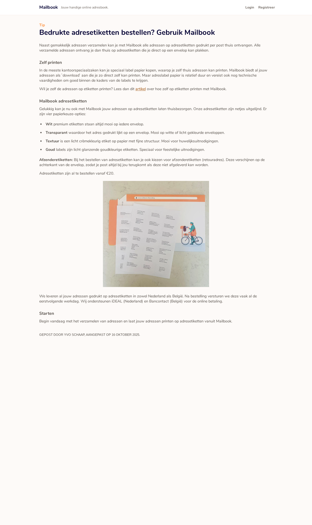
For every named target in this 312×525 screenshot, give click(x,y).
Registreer (266, 7)
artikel (140, 88)
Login (249, 7)
